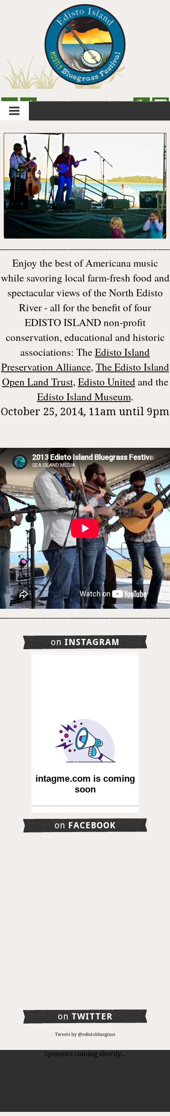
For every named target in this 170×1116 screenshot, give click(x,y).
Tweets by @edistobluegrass (85, 1034)
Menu (14, 111)
